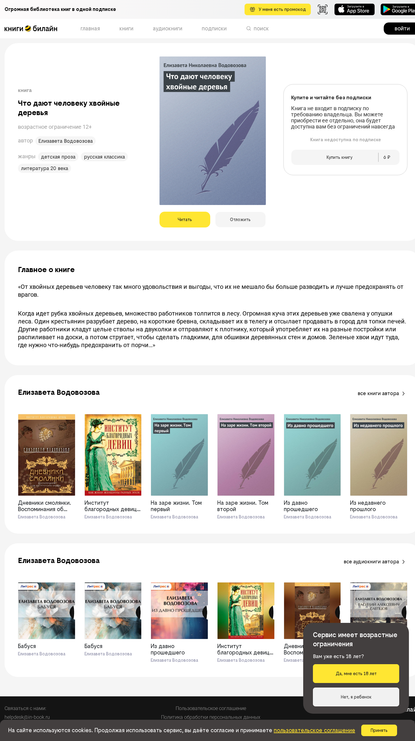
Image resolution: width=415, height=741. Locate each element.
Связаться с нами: (25, 708)
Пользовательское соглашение (211, 708)
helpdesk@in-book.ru (27, 717)
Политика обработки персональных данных (210, 717)
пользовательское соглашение (314, 730)
